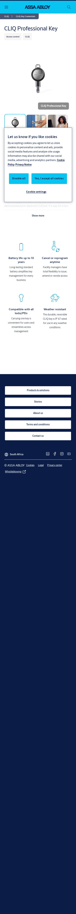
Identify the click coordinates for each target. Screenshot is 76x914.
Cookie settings (36, 191)
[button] (25, 16)
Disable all (18, 178)
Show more (38, 215)
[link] (9, 16)
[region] (38, 164)
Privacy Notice (23, 164)
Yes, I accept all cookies (49, 178)
